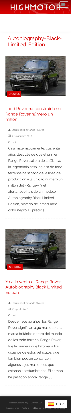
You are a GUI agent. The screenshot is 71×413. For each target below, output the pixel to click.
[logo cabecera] (36, 7)
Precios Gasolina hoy (18, 402)
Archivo (25, 408)
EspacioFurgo (12, 408)
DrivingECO (36, 402)
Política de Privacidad (42, 408)
